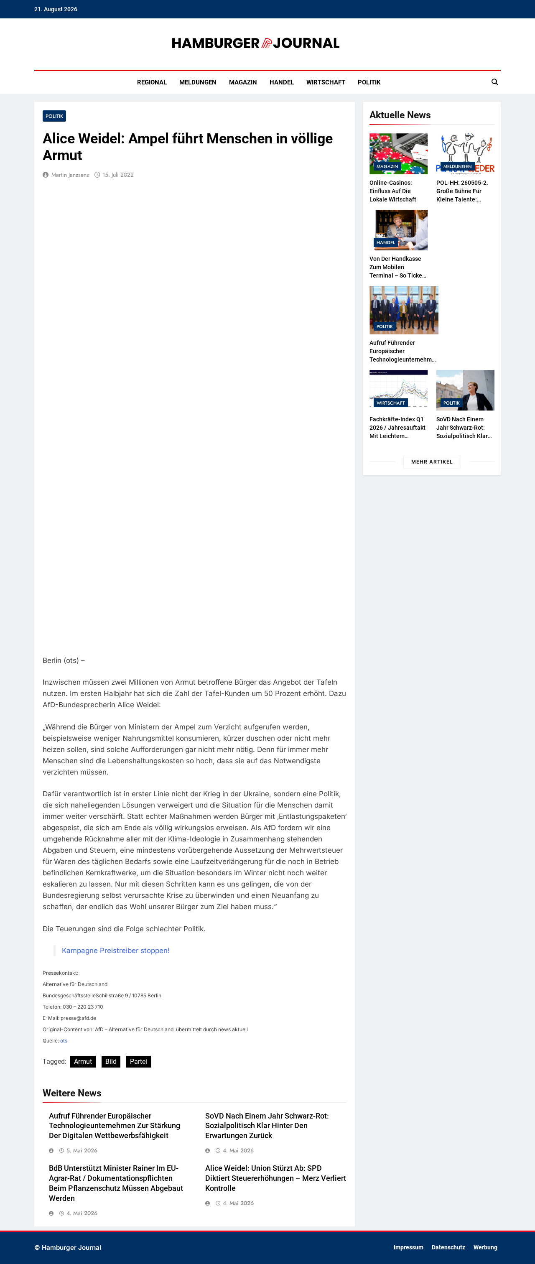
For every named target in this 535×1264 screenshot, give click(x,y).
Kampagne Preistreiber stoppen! (116, 950)
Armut (83, 1061)
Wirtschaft (325, 82)
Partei (138, 1061)
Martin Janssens (70, 175)
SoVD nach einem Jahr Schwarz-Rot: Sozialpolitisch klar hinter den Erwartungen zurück (267, 1126)
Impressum (408, 1247)
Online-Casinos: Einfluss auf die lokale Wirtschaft (392, 191)
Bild (111, 1061)
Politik (369, 82)
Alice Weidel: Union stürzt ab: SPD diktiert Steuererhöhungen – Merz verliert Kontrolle (275, 1178)
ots (63, 1040)
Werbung (485, 1247)
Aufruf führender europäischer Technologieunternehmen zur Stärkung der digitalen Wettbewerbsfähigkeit (114, 1126)
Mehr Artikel (432, 462)
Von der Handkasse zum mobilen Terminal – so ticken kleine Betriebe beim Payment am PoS (397, 275)
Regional (152, 82)
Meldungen (198, 82)
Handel (282, 82)
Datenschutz (448, 1247)
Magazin (243, 82)
